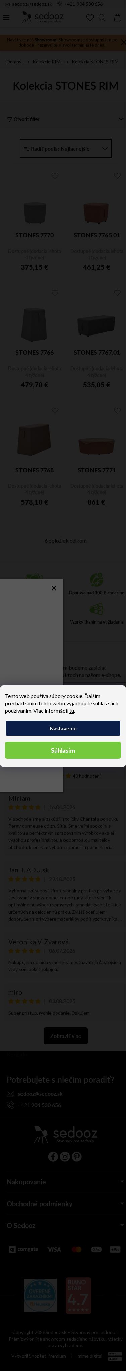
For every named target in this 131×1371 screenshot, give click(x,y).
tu (71, 710)
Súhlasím (63, 750)
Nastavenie (63, 728)
